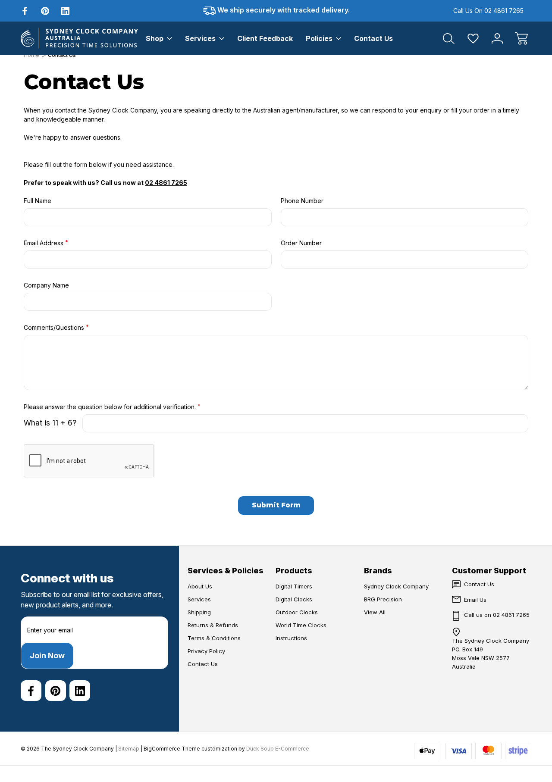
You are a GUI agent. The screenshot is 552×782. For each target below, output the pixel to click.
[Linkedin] (65, 11)
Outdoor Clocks (297, 612)
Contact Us (373, 38)
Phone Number (302, 200)
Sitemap (128, 748)
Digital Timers (294, 586)
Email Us (475, 599)
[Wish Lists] (473, 38)
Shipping (199, 612)
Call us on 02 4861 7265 (488, 10)
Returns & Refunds (213, 625)
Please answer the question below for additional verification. (112, 406)
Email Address (46, 243)
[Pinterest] (45, 11)
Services (200, 38)
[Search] (449, 38)
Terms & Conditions (214, 638)
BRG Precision (383, 599)
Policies (319, 38)
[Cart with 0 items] (521, 38)
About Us (200, 586)
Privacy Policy (206, 650)
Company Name (46, 285)
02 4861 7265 (166, 182)
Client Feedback (265, 38)
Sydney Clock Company (396, 586)
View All (375, 612)
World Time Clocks (301, 625)
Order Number (301, 243)
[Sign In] (497, 38)
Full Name (37, 200)
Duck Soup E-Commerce (277, 748)
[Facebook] (25, 11)
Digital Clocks (294, 599)
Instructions (291, 638)
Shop (154, 38)
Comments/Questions (56, 327)
